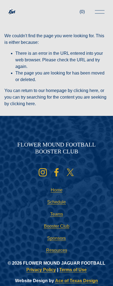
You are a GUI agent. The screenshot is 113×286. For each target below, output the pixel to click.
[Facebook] (56, 172)
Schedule (56, 202)
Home (57, 190)
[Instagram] (42, 172)
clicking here (86, 90)
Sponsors (56, 238)
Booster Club (56, 226)
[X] (70, 172)
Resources (56, 250)
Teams (56, 214)
